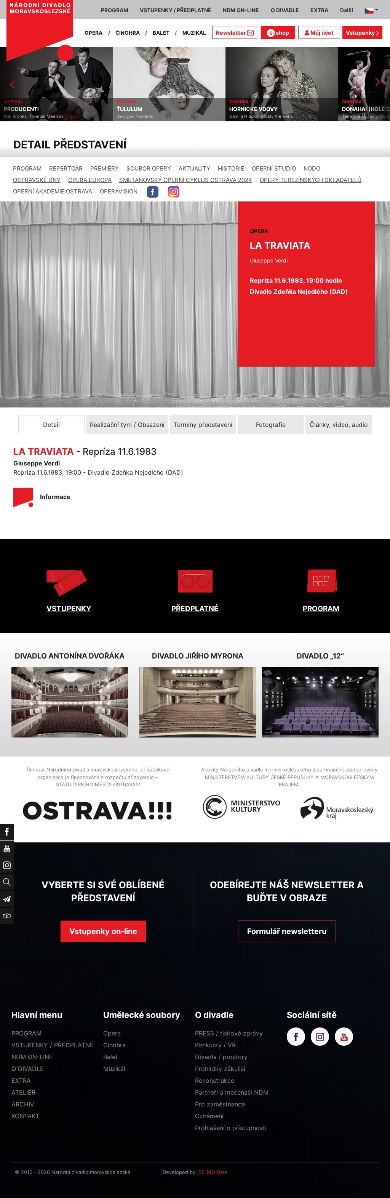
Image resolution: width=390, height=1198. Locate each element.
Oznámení (209, 1116)
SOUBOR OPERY (148, 168)
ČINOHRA (127, 33)
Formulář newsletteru (286, 931)
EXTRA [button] (319, 10)
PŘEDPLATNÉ (195, 608)
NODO (312, 168)
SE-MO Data (212, 1172)
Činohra (114, 1045)
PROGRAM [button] (114, 10)
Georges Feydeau (22, 116)
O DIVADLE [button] (285, 10)
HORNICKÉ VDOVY (141, 109)
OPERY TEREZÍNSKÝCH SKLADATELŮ (310, 180)
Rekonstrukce (214, 1080)
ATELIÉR (23, 1092)
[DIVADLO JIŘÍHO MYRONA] (197, 702)
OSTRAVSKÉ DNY (37, 180)
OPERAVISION (118, 191)
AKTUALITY (194, 168)
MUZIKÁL (194, 33)
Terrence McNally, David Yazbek (262, 116)
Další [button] (346, 10)
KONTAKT (25, 1116)
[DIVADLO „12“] (320, 702)
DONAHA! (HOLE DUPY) (260, 109)
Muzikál (114, 1068)
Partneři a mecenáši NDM (232, 1092)
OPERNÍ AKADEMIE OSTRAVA (52, 191)
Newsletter (231, 32)
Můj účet (321, 32)
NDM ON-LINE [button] (241, 10)
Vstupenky (361, 32)
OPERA (93, 33)
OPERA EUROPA (90, 180)
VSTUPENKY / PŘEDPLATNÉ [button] (175, 10)
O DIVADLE (27, 1068)
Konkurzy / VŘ (215, 1045)
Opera (112, 1033)
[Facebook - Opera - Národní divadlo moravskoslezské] (152, 192)
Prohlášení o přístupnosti (231, 1128)
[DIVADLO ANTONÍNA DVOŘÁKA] (69, 702)
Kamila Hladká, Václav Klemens (148, 116)
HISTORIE (231, 168)
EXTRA (21, 1080)
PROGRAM (27, 168)
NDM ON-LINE (32, 1057)
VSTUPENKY (68, 608)
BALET (161, 33)
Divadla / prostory (221, 1057)
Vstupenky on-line (103, 931)
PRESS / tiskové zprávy (229, 1033)
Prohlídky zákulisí (220, 1068)
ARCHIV (22, 1104)
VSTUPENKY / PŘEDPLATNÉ (52, 1045)
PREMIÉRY (104, 168)
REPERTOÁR (66, 168)
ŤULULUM (17, 109)
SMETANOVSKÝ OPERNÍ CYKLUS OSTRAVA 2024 (185, 180)
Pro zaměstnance (220, 1104)
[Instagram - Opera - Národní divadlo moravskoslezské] (173, 192)
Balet (110, 1057)
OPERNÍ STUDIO (274, 168)
